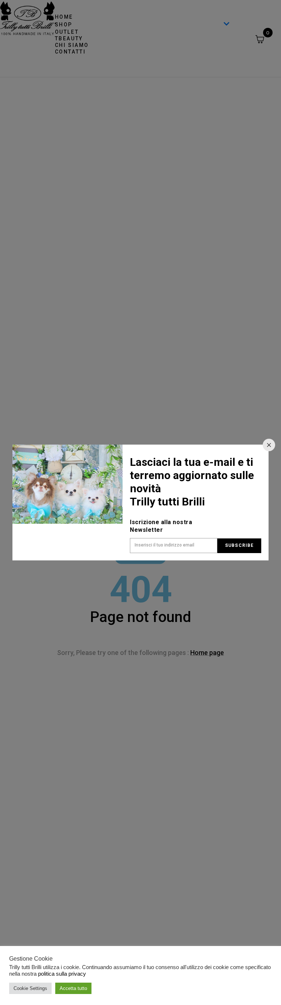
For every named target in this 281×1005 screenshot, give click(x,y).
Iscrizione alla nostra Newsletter (161, 526)
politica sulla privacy (62, 974)
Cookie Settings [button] (30, 988)
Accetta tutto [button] (73, 988)
